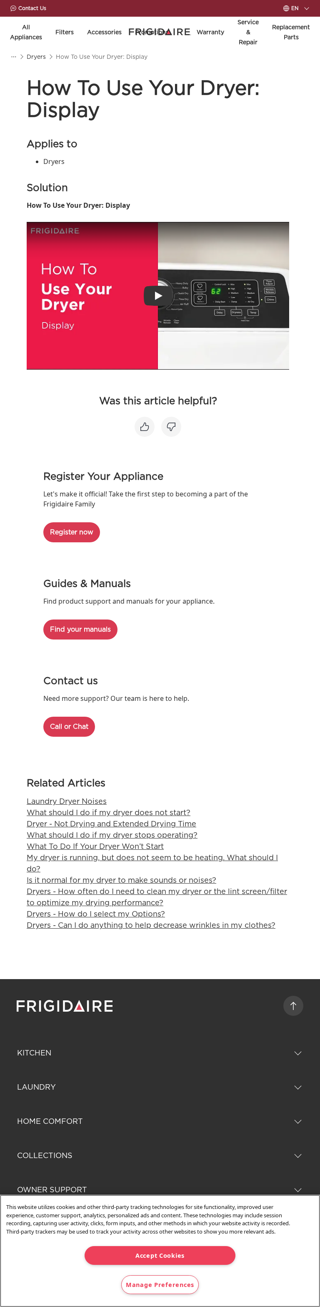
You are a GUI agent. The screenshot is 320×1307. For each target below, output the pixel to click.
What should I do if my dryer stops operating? (112, 835)
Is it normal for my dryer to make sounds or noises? (121, 880)
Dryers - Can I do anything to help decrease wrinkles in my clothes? (151, 925)
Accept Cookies (160, 1255)
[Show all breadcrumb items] (13, 56)
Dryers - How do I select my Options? (96, 913)
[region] (160, 1251)
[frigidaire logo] (66, 1006)
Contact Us (32, 8)
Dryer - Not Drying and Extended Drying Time (111, 823)
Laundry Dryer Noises (67, 801)
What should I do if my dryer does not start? (108, 812)
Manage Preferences (160, 1285)
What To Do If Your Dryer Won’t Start (95, 846)
